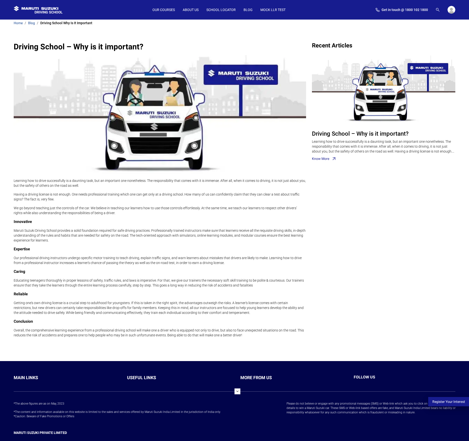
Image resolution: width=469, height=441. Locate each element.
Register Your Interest (448, 402)
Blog (31, 23)
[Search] (438, 10)
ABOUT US (191, 10)
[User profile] (451, 10)
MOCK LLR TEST (273, 10)
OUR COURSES (163, 10)
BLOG (248, 10)
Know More (320, 159)
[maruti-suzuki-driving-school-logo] (38, 9)
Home (18, 23)
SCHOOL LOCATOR (221, 10)
